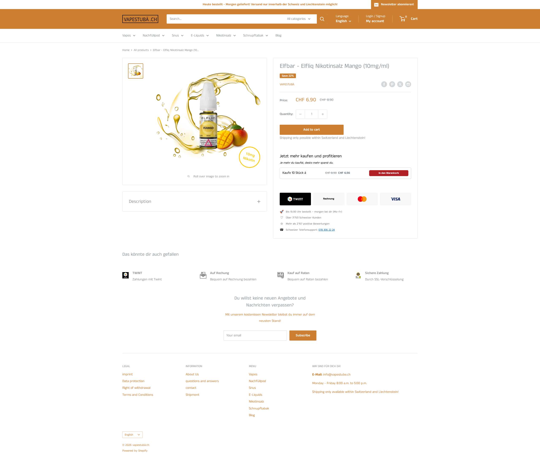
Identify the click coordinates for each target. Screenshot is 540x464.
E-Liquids (197, 35)
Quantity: (286, 114)
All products (141, 50)
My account (375, 21)
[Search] (322, 19)
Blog (278, 35)
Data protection (133, 381)
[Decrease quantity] (300, 114)
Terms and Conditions (137, 394)
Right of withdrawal (136, 387)
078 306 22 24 (327, 230)
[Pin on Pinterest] (392, 84)
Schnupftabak (253, 35)
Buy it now (379, 129)
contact (191, 387)
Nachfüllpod (151, 35)
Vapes (126, 35)
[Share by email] (408, 84)
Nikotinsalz (223, 35)
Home (126, 50)
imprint (127, 374)
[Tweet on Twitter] (400, 84)
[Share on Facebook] (384, 84)
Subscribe (303, 335)
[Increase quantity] (322, 114)
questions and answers (202, 381)
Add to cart (311, 129)
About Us (192, 374)
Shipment (192, 394)
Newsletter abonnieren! (397, 4)
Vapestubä (287, 84)
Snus (175, 35)
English (129, 435)
